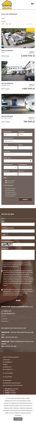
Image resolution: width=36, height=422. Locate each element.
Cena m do (21, 171)
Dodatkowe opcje (8, 185)
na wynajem (11, 389)
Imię (2, 221)
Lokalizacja (7, 151)
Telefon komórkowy (7, 228)
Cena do (20, 145)
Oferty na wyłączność (12, 194)
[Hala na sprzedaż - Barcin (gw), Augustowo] (18, 109)
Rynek (5, 178)
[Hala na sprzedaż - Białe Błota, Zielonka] (18, 76)
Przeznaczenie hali (9, 138)
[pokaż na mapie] (10, 24)
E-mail (3, 235)
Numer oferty (7, 158)
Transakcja (21, 132)
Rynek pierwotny (11, 181)
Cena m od (6, 171)
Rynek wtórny (10, 183)
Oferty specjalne (10, 190)
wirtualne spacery (11, 196)
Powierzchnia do (22, 164)
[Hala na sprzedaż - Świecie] (18, 43)
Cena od (6, 145)
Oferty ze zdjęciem (11, 188)
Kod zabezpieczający (7, 242)
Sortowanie (29, 24)
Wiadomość (4, 248)
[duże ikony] (3, 24)
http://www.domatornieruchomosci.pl (12, 385)
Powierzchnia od (8, 164)
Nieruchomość (7, 132)
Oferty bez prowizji (11, 192)
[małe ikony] (6, 24)
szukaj (24, 199)
